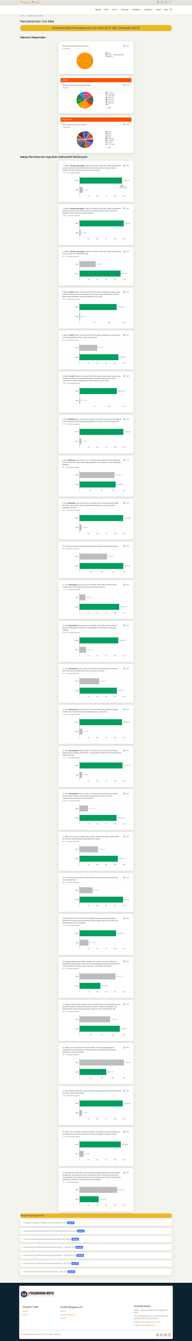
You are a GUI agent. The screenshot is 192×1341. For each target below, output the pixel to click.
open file (71, 1223)
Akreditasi (136, 9)
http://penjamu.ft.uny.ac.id (150, 1322)
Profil (106, 9)
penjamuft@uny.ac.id (146, 1325)
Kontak (158, 9)
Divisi (114, 9)
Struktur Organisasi (67, 1315)
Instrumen (124, 9)
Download (148, 9)
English (36, 2)
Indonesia (25, 2)
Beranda (98, 9)
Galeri (166, 9)
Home (22, 16)
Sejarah (25, 1311)
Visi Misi (25, 1315)
